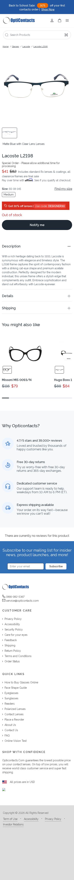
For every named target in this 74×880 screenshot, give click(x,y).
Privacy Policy (53, 818)
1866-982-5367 (15, 596)
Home (6, 46)
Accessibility (31, 818)
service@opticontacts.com (22, 600)
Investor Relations (13, 824)
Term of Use (10, 818)
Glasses (15, 46)
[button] (37, 246)
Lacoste (26, 46)
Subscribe (56, 566)
